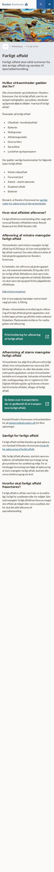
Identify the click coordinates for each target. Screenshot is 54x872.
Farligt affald (32, 46)
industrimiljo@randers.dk (22, 422)
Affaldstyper (17, 46)
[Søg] (40, 4)
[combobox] (5, 46)
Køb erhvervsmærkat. (14, 291)
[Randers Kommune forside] (16, 4)
